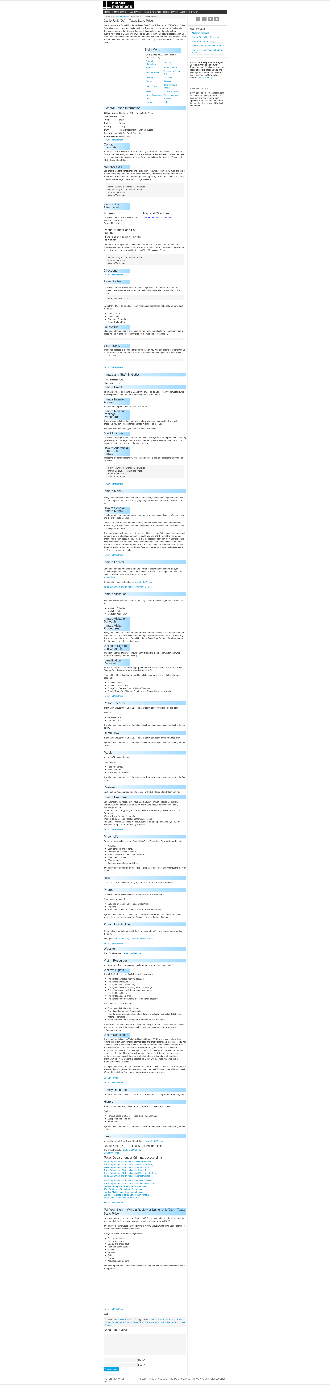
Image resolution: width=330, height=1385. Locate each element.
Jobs (148, 98)
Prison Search (170, 12)
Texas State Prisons (143, 581)
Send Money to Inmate (170, 86)
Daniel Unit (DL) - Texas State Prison (166, 1319)
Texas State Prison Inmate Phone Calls (121, 1197)
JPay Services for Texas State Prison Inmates (124, 1189)
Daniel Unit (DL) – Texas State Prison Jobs (133, 938)
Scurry (108, 1322)
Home (107, 12)
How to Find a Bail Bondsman (205, 37)
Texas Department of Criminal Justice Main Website (127, 1161)
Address (149, 67)
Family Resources (154, 94)
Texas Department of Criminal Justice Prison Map (126, 1167)
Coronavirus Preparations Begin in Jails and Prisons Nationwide (207, 63)
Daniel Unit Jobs (111, 1152)
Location (167, 62)
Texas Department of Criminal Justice (156, 1322)
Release (167, 81)
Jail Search (135, 12)
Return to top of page (114, 1380)
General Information (151, 62)
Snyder (115, 1322)
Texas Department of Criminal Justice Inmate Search (128, 586)
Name (141, 1359)
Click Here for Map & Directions (157, 217)
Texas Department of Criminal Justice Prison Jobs (126, 1170)
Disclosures (218, 1378)
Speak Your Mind (111, 1077)
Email (140, 1364)
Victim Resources (171, 94)
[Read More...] (205, 77)
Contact (193, 12)
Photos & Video (170, 91)
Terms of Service (180, 1378)
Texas (135, 1322)
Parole (149, 81)
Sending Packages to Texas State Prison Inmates (126, 1194)
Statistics (167, 77)
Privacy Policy (200, 1378)
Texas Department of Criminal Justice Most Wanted (127, 1175)
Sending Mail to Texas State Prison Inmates (123, 1191)
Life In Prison (152, 86)
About (183, 12)
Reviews (167, 98)
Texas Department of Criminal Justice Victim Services (128, 1180)
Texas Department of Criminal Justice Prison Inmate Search (131, 1172)
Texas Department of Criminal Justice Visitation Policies (129, 1183)
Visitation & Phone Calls (171, 72)
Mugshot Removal (200, 32)
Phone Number (170, 67)
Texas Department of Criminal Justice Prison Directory (128, 1164)
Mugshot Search (152, 12)
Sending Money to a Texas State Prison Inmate (125, 1186)
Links (165, 102)
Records (149, 77)
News (148, 91)
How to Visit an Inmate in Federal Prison (207, 51)
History (149, 102)
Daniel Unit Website (131, 953)
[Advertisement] (123, 63)
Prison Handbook (165, 5)
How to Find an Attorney (203, 41)
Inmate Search (119, 12)
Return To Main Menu (113, 139)
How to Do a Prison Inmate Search (208, 45)
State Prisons (126, 1319)
